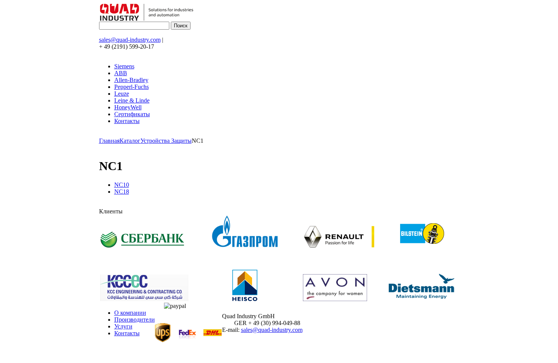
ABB (120, 73)
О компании (130, 312)
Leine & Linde (132, 100)
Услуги (123, 326)
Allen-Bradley (131, 80)
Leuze (121, 93)
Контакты (127, 121)
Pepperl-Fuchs (131, 87)
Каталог (130, 140)
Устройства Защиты (166, 140)
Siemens (124, 66)
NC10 (121, 185)
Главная (109, 140)
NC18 (121, 191)
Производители (134, 319)
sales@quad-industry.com (130, 39)
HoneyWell (128, 107)
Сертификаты (132, 114)
